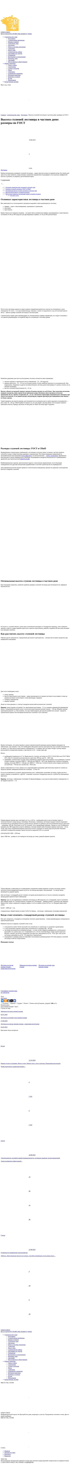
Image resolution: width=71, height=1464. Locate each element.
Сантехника (12, 67)
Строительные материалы (16, 40)
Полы (10, 70)
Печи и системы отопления (16, 47)
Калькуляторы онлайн (11, 82)
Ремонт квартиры (10, 63)
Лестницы (11, 45)
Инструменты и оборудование (17, 62)
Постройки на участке (15, 53)
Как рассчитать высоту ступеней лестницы (17, 192)
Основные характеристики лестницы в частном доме (20, 187)
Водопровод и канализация (16, 57)
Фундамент (11, 38)
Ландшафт (11, 60)
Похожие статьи (14, 195)
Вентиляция (12, 80)
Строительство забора (15, 52)
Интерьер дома (13, 58)
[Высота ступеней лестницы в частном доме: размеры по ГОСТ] (33, 511)
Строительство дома (10, 37)
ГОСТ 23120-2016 (52, 455)
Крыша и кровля (13, 42)
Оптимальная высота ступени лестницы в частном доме (21, 190)
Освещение (11, 55)
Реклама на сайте (9, 1452)
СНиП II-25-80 (24, 459)
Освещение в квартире (15, 73)
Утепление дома (13, 43)
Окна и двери (12, 65)
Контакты (7, 1454)
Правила (7, 1451)
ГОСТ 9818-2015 (26, 455)
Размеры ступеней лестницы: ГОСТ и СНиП (18, 189)
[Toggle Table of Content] (2, 184)
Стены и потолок (13, 68)
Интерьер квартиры (14, 75)
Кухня (10, 78)
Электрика (11, 48)
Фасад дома (11, 50)
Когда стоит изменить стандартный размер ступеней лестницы (23, 194)
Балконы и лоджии (14, 77)
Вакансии (7, 1456)
